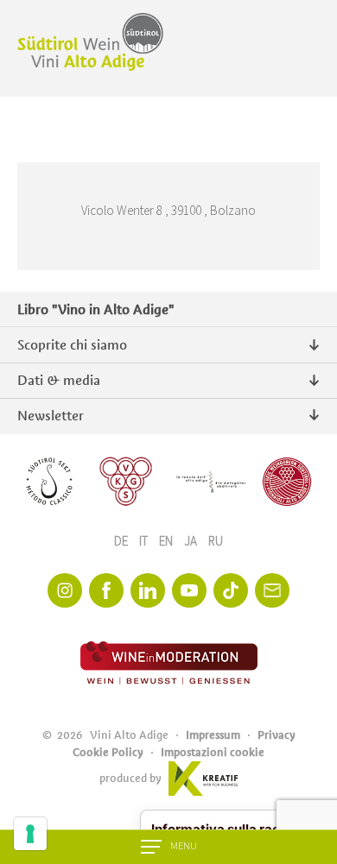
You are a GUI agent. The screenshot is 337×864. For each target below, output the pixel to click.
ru (215, 542)
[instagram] (65, 590)
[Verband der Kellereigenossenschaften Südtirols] (126, 482)
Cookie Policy (108, 752)
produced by (130, 778)
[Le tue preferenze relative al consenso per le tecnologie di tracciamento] (30, 833)
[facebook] (106, 590)
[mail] (272, 590)
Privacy (277, 735)
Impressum (213, 735)
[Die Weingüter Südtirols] (210, 482)
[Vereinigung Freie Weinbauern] (287, 482)
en (167, 542)
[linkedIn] (147, 590)
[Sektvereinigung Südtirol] (50, 482)
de (122, 542)
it (144, 542)
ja (192, 542)
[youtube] (189, 590)
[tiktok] (230, 590)
